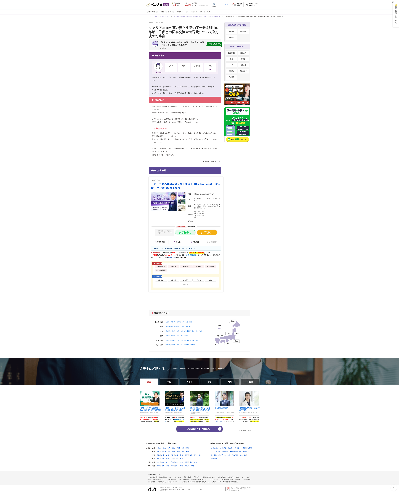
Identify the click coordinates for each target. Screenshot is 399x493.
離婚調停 (243, 31)
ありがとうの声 (205, 12)
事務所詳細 (161, 242)
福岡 (167, 344)
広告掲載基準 (247, 479)
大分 (182, 344)
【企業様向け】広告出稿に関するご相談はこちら (195, 482)
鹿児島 (190, 344)
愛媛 (193, 340)
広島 (178, 340)
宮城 (179, 322)
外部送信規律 (151, 482)
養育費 (243, 59)
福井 (200, 331)
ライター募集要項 (184, 479)
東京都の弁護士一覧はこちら (199, 429)
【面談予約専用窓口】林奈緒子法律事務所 (249, 409)
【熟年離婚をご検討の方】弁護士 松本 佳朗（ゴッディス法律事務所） (200, 409)
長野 (189, 331)
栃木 (190, 326)
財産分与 (243, 53)
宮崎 (185, 344)
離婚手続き (222, 455)
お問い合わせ (214, 479)
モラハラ (243, 65)
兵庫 (170, 335)
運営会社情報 (187, 477)
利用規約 (196, 477)
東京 (167, 326)
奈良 (182, 335)
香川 (189, 340)
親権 (231, 59)
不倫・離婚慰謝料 (235, 451)
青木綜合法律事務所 (221, 408)
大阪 (167, 335)
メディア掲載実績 (171, 479)
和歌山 (186, 335)
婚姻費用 (214, 459)
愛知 (167, 331)
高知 (197, 340)
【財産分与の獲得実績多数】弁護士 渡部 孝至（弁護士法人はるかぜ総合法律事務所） (197, 16)
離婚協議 (231, 31)
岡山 (174, 340)
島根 (170, 340)
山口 (182, 340)
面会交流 (214, 455)
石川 (197, 331)
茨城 (183, 326)
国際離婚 (231, 71)
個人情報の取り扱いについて (199, 479)
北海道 (167, 322)
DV (232, 65)
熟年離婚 (243, 455)
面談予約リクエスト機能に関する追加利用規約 (224, 482)
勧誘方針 (237, 479)
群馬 (187, 326)
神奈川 (171, 326)
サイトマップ (245, 477)
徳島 (185, 340)
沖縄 (194, 344)
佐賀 (170, 344)
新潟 (185, 331)
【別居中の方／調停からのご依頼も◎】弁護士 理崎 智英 (175, 409)
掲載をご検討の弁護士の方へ (156, 479)
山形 (187, 322)
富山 (193, 331)
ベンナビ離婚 (153, 16)
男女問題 (231, 77)
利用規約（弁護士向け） (208, 477)
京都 (174, 335)
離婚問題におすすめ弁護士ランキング (168, 482)
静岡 (174, 331)
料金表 (178, 242)
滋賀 (178, 335)
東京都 (162, 16)
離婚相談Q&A (221, 477)
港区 (168, 16)
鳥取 (167, 340)
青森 (172, 322)
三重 (178, 331)
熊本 (178, 344)
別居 (229, 455)
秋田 (183, 322)
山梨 (182, 331)
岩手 (175, 322)
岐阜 (170, 331)
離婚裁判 (246, 451)
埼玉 (175, 326)
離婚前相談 (231, 53)
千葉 (179, 326)
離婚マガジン (177, 477)
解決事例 (194, 12)
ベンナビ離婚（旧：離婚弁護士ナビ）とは (159, 477)
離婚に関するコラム (233, 477)
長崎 (174, 344)
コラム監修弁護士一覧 (226, 479)
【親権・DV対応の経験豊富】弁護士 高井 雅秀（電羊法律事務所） (150, 409)
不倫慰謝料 (243, 71)
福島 (190, 322)
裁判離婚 (231, 37)
